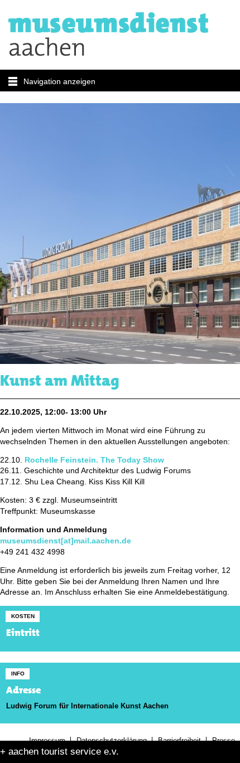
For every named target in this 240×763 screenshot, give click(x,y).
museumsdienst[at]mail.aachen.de (65, 541)
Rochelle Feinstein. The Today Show (94, 460)
